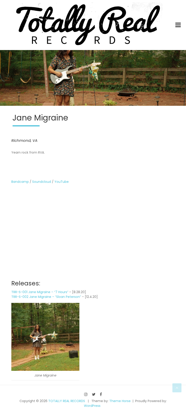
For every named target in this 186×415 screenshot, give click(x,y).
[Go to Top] (176, 387)
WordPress (92, 405)
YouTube (61, 181)
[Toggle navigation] (178, 25)
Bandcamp (20, 181)
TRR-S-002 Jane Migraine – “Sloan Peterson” (46, 296)
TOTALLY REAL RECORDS (66, 401)
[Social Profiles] (86, 394)
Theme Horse (120, 401)
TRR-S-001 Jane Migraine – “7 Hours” (39, 292)
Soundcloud (41, 181)
